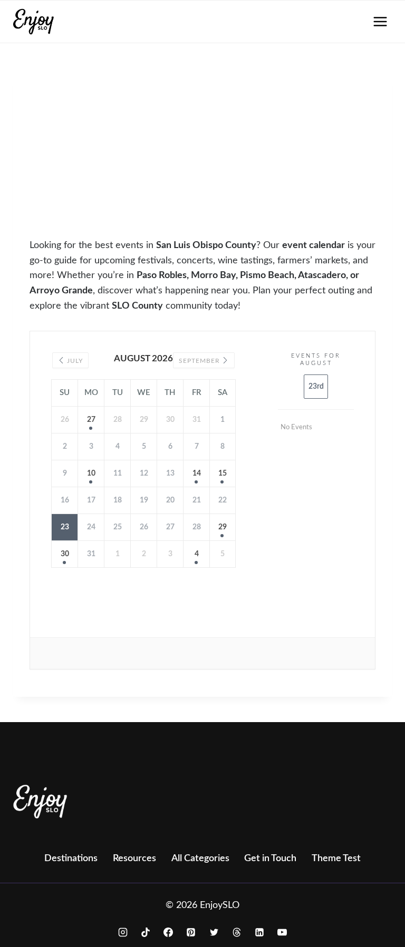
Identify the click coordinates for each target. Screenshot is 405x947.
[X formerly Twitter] (214, 932)
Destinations (71, 858)
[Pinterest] (190, 932)
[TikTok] (145, 932)
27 (91, 419)
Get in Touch (270, 858)
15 (222, 473)
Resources (134, 858)
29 (222, 527)
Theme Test (336, 858)
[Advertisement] (217, 159)
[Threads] (236, 932)
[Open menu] (380, 21)
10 (91, 473)
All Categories (200, 858)
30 (65, 554)
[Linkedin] (259, 932)
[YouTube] (282, 932)
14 (196, 473)
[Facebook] (168, 932)
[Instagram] (122, 932)
